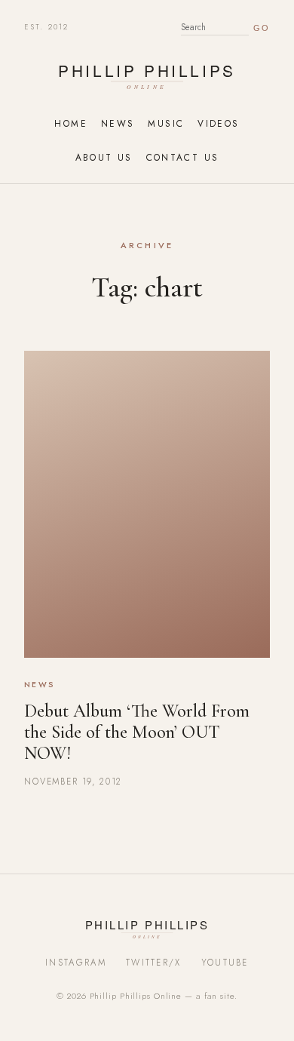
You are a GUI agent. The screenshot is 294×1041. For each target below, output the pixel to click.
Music (166, 123)
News (117, 123)
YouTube (225, 963)
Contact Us (182, 157)
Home (70, 123)
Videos (218, 123)
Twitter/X (154, 963)
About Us (104, 157)
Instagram (75, 963)
